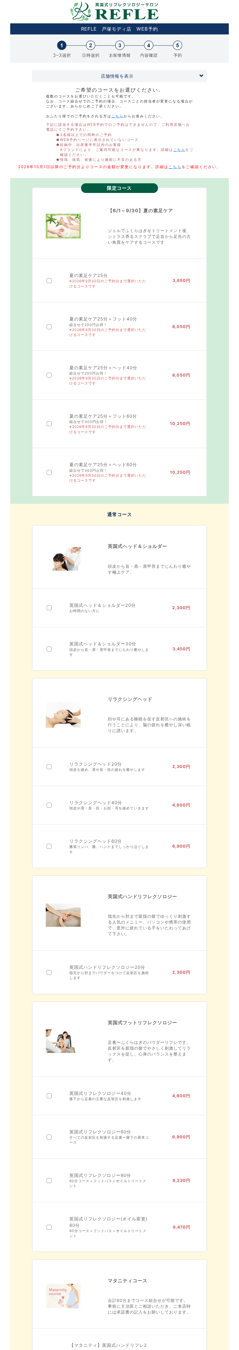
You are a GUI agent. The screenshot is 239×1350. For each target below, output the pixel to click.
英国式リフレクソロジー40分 (100, 1093)
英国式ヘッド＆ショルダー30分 (102, 644)
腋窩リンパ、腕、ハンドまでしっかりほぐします (109, 849)
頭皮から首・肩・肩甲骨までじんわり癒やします (109, 652)
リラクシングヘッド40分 (95, 802)
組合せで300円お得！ (88, 421)
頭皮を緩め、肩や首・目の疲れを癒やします (107, 769)
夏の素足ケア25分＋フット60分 (103, 416)
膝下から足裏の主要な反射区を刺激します (105, 1099)
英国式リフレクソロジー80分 (100, 1175)
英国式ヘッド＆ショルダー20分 (102, 605)
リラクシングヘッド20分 (95, 764)
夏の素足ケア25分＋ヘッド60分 (103, 464)
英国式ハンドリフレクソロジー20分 (107, 967)
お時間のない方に (84, 611)
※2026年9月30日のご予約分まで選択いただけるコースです (107, 283)
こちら (117, 116)
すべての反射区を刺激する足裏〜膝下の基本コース (109, 1140)
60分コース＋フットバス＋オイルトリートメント (107, 1183)
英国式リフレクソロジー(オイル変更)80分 (108, 1222)
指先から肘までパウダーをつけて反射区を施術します (109, 975)
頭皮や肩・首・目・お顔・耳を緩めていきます (109, 808)
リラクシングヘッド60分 (95, 841)
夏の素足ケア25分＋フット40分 (103, 319)
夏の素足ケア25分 (88, 275)
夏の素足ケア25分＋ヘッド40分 (103, 367)
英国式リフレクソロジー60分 (100, 1132)
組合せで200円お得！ (88, 325)
